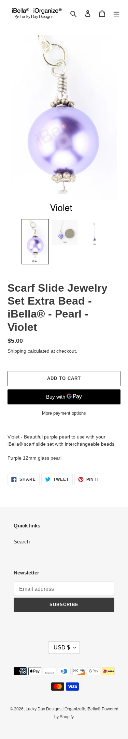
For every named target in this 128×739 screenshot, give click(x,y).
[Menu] (116, 13)
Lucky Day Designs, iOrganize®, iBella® (63, 709)
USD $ (62, 647)
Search (22, 541)
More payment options (64, 413)
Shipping (17, 351)
